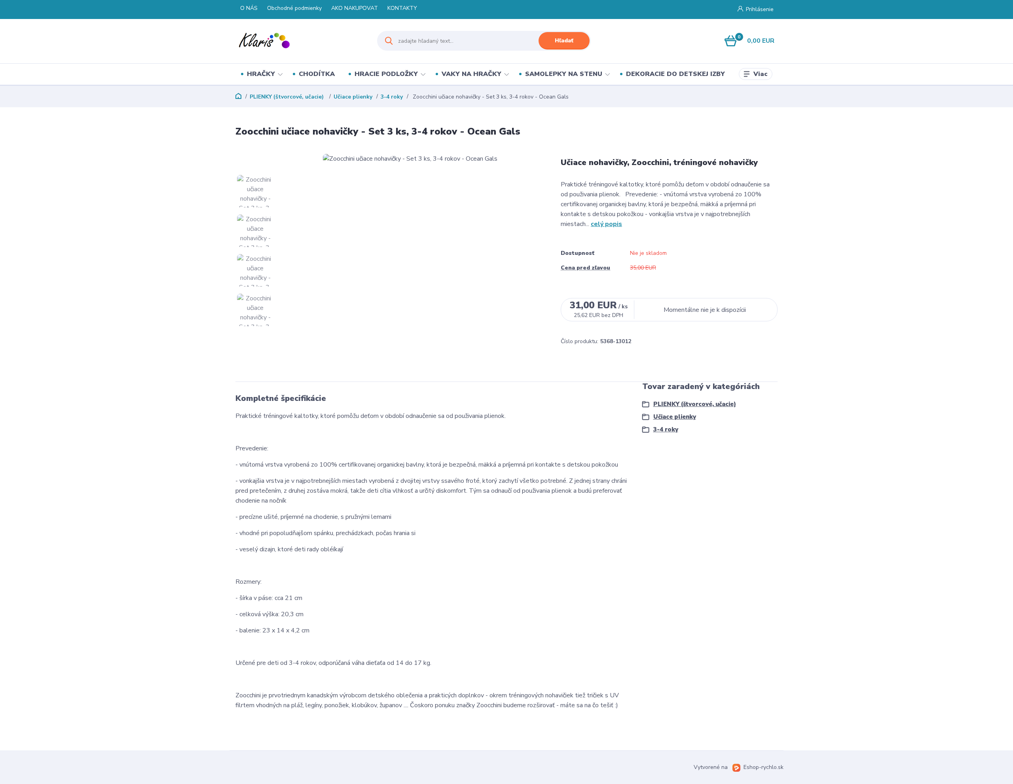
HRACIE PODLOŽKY (386, 74)
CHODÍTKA (317, 74)
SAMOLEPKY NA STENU (563, 74)
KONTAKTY (402, 8)
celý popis (606, 224)
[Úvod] (299, 40)
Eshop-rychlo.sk (763, 767)
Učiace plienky (353, 97)
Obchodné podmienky (294, 8)
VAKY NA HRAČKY (471, 74)
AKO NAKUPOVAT (354, 8)
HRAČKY (261, 74)
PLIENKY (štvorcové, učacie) (287, 97)
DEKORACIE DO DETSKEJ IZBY (675, 74)
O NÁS (249, 8)
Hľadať (564, 40)
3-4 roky (392, 97)
